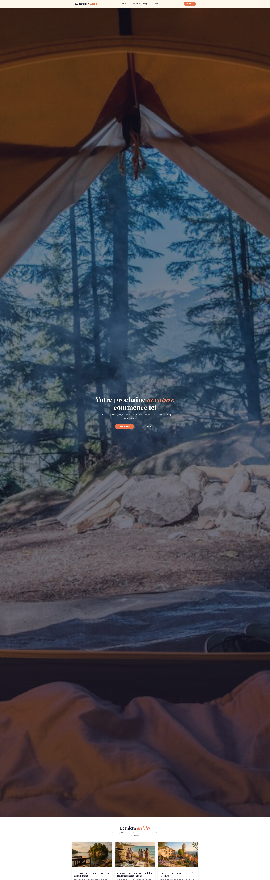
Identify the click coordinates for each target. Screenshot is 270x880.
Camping (146, 4)
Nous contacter (145, 426)
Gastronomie (135, 4)
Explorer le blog (125, 426)
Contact (155, 4)
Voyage (124, 4)
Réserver (189, 4)
